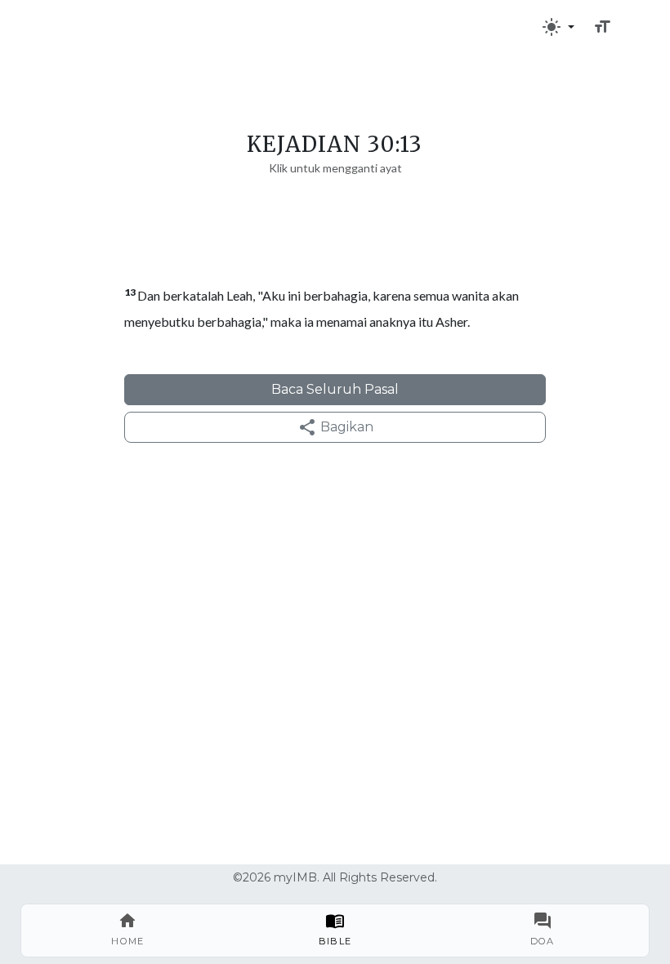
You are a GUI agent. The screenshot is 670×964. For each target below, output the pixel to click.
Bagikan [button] (345, 427)
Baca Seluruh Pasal (335, 389)
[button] (558, 27)
